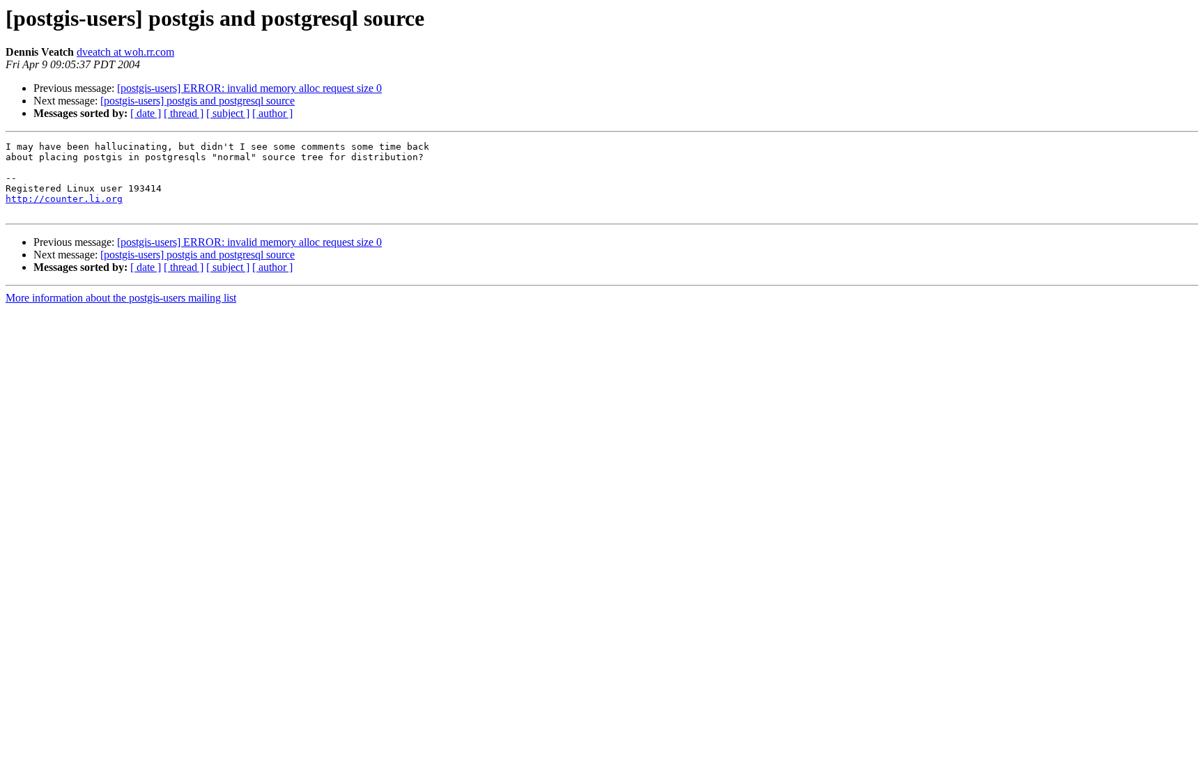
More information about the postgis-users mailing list (121, 298)
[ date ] (145, 113)
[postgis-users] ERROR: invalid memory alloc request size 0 (249, 88)
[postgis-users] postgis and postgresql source (197, 101)
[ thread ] (183, 113)
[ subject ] (227, 113)
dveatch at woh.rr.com (125, 52)
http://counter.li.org (64, 199)
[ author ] (272, 113)
